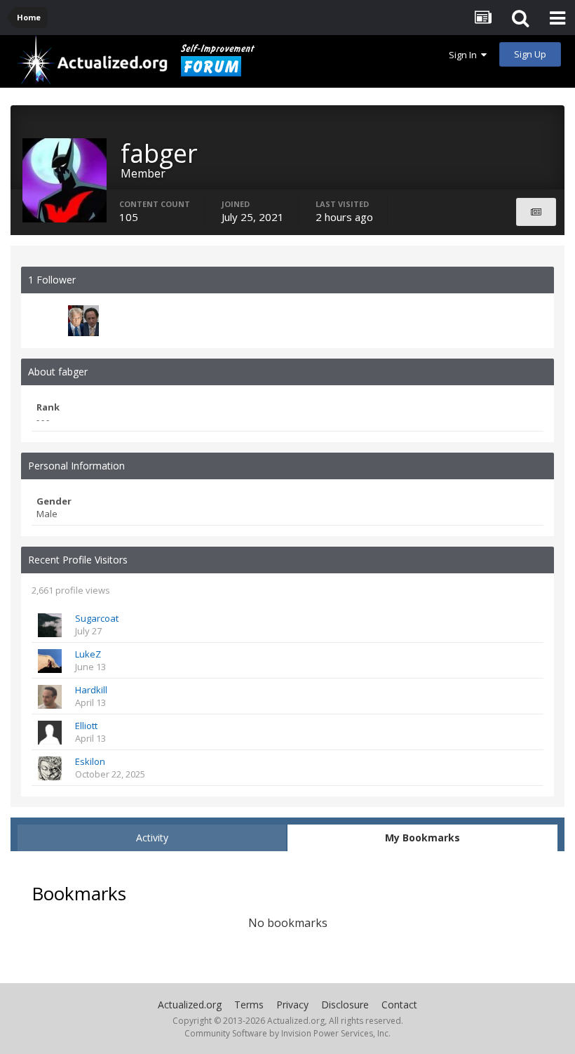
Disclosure (345, 1004)
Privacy (292, 1004)
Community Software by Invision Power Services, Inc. (287, 1033)
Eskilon (90, 761)
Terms (249, 1004)
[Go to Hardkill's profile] (50, 697)
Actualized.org (190, 1004)
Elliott (86, 725)
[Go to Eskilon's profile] (50, 768)
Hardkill (91, 689)
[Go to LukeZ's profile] (50, 661)
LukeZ (88, 654)
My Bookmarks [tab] (422, 837)
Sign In (465, 54)
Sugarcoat (97, 618)
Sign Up (530, 54)
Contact (399, 1004)
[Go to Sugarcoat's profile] (50, 625)
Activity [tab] (152, 837)
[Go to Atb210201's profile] (83, 320)
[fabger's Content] (536, 212)
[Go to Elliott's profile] (50, 733)
